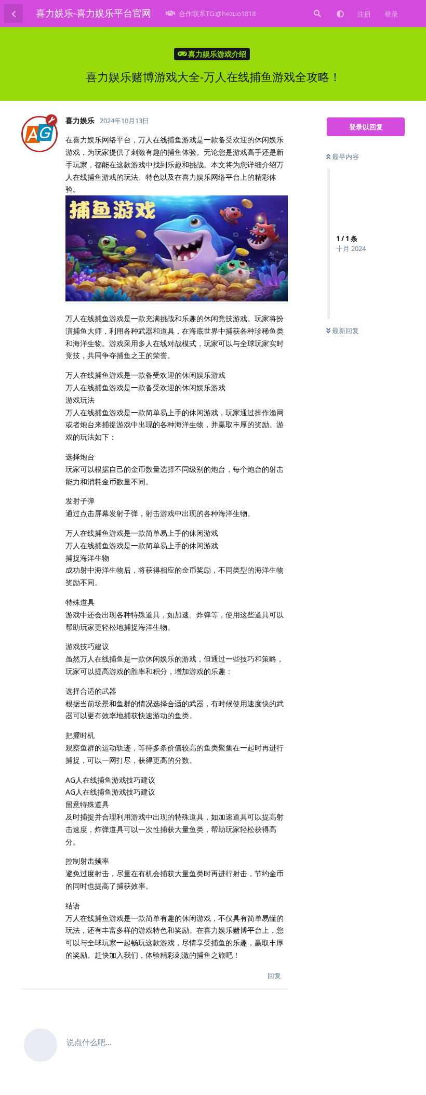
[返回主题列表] (13, 13)
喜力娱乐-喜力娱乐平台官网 (93, 13)
